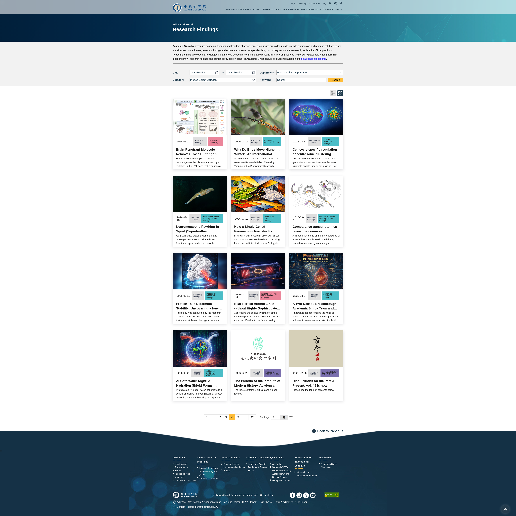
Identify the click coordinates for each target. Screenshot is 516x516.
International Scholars (237, 9)
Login (324, 3)
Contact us (314, 3)
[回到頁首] (505, 509)
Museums (179, 477)
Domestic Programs (208, 478)
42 (252, 417)
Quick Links (277, 457)
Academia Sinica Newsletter (329, 465)
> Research (188, 24)
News (338, 9)
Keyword (265, 79)
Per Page (264, 417)
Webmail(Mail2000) (281, 470)
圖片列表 (340, 93)
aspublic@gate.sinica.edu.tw (202, 507)
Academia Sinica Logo (189, 7)
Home (178, 24)
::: (1, 451)
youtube (313, 495)
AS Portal (276, 464)
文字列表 (333, 93)
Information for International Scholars (303, 461)
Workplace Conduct (281, 480)
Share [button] (335, 3)
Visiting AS (179, 457)
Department (267, 72)
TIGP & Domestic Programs (207, 459)
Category (178, 79)
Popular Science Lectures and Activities (234, 465)
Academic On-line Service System (280, 475)
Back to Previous (330, 431)
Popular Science (230, 457)
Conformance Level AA (334, 494)
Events (178, 470)
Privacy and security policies (244, 495)
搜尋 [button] (340, 3)
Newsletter (325, 457)
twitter (299, 495)
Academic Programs (257, 457)
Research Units (271, 9)
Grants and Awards (257, 464)
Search (336, 79)
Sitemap (302, 3)
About (256, 9)
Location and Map (220, 495)
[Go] (284, 417)
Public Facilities (182, 474)
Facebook (293, 495)
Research (314, 9)
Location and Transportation (181, 465)
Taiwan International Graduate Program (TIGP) (208, 471)
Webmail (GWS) (280, 467)
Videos (226, 470)
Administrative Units (294, 9)
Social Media (266, 495)
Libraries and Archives (185, 480)
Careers (327, 9)
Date (175, 72)
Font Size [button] (329, 3)
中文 (293, 3)
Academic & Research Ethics (258, 469)
